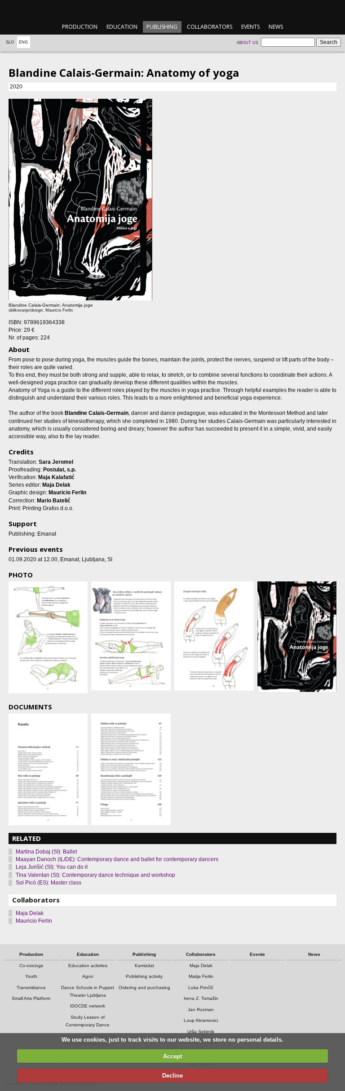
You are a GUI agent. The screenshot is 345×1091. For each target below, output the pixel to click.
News (276, 27)
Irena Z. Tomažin (201, 998)
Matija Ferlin (201, 976)
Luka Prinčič (200, 987)
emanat (172, 9)
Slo (10, 42)
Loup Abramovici (201, 1020)
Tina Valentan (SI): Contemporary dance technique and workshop (95, 875)
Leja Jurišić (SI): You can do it (52, 867)
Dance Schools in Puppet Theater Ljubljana (87, 991)
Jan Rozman (201, 1009)
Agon (87, 976)
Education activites (87, 965)
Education (121, 27)
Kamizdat (144, 965)
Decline (172, 1075)
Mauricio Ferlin (34, 921)
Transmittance (31, 987)
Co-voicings (31, 965)
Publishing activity (144, 976)
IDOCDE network (87, 1005)
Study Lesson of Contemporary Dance (88, 1021)
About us (247, 42)
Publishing (161, 27)
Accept (172, 1056)
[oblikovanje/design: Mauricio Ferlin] (296, 636)
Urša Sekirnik (200, 1031)
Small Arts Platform (31, 998)
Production (79, 27)
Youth (31, 976)
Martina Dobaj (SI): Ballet (46, 852)
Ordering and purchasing (144, 987)
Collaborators (209, 27)
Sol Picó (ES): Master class (48, 883)
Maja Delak (30, 913)
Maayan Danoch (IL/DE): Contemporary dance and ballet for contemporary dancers (117, 859)
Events (250, 27)
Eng (23, 42)
